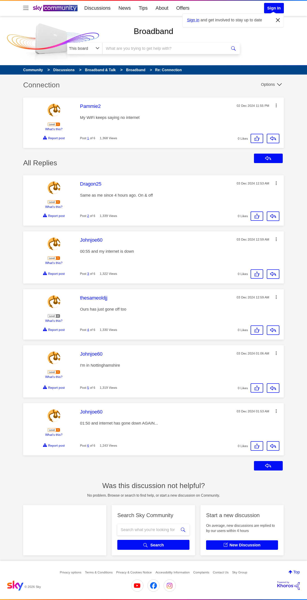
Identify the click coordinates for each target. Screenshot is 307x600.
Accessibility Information (173, 572)
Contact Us (221, 572)
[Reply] (273, 138)
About (162, 8)
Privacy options (70, 572)
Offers (182, 8)
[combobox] (164, 48)
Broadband (153, 31)
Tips (143, 8)
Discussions (97, 8)
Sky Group (239, 572)
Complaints (201, 572)
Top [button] (296, 572)
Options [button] (268, 84)
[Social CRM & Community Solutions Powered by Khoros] (288, 585)
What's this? (53, 129)
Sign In (274, 8)
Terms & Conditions (99, 572)
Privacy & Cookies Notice (134, 572)
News (124, 8)
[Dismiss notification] (278, 20)
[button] (276, 105)
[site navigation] (26, 8)
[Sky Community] (55, 8)
